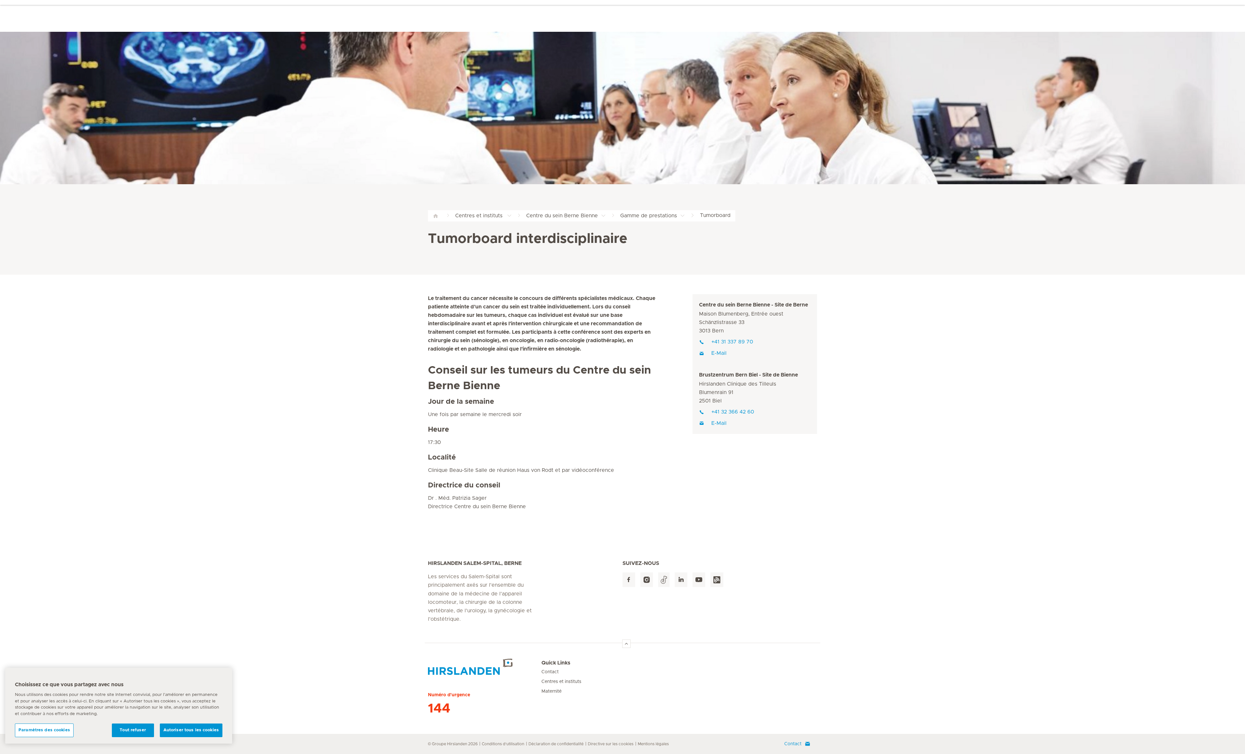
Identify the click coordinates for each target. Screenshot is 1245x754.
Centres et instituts (561, 681)
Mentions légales (653, 744)
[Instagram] (646, 579)
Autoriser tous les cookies (191, 730)
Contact (550, 672)
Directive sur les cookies (611, 744)
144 (439, 708)
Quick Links (555, 662)
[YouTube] (699, 579)
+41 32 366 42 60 (732, 411)
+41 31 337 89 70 (732, 341)
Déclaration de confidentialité (556, 744)
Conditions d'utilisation (503, 744)
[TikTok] (664, 579)
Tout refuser (133, 730)
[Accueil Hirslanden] (484, 667)
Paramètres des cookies (44, 730)
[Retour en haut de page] (626, 644)
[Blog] (716, 579)
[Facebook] (628, 579)
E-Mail (719, 353)
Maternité (551, 691)
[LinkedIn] (681, 579)
